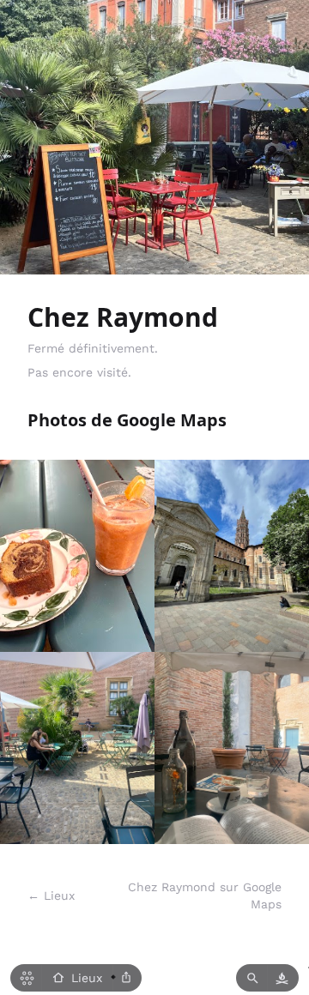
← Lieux (51, 895)
